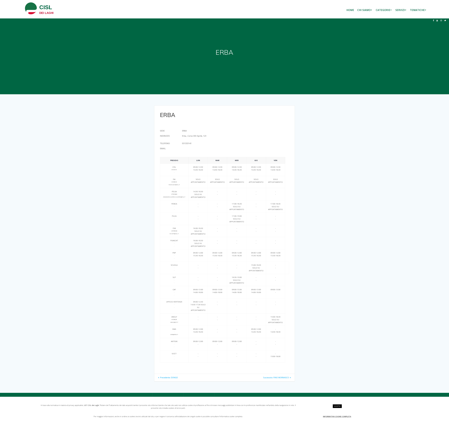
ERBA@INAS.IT (174, 334)
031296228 (174, 319)
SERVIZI (400, 10)
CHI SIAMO (364, 10)
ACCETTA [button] (337, 406)
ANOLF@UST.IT (174, 322)
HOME (350, 10)
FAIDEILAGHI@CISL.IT (174, 185)
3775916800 (174, 194)
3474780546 (174, 231)
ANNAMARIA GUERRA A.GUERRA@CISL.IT (174, 197)
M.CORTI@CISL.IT (174, 234)
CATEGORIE (383, 10)
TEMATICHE (417, 10)
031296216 (174, 182)
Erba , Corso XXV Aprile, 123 (194, 136)
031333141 (187, 143)
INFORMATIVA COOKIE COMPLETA (337, 416)
